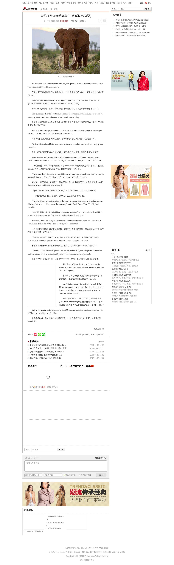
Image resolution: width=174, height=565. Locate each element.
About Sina (61, 552)
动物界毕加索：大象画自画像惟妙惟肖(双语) (48, 348)
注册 (142, 3)
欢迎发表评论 (99, 329)
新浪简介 (52, 552)
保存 (87, 335)
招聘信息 (85, 552)
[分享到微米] (35, 334)
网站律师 (93, 552)
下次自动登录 (70, 475)
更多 (130, 3)
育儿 (91, 3)
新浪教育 (44, 9)
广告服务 (69, 552)
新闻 (29, 3)
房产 (124, 3)
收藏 (107, 3)
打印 (94, 335)
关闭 (102, 335)
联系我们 (77, 552)
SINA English (103, 552)
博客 (68, 3)
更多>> (101, 341)
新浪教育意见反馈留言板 (75, 548)
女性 (113, 3)
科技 (52, 3)
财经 (46, 3)
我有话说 (74, 21)
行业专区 (147, 250)
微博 (63, 3)
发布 (101, 475)
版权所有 (90, 560)
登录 (43, 387)
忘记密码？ (87, 475)
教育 (79, 3)
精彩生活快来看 (55, 528)
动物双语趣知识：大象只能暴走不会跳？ (47, 352)
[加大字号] (104, 20)
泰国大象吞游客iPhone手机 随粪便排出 (46, 358)
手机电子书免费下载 (35, 531)
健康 (96, 3)
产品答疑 (121, 552)
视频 (57, 3)
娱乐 (40, 3)
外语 (50, 9)
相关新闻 (34, 341)
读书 (74, 3)
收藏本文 (83, 21)
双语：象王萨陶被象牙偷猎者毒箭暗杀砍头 (48, 345)
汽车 (118, 3)
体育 (35, 3)
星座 (102, 3)
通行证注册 (112, 552)
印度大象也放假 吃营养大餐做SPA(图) (46, 355)
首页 (24, 3)
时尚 (85, 3)
